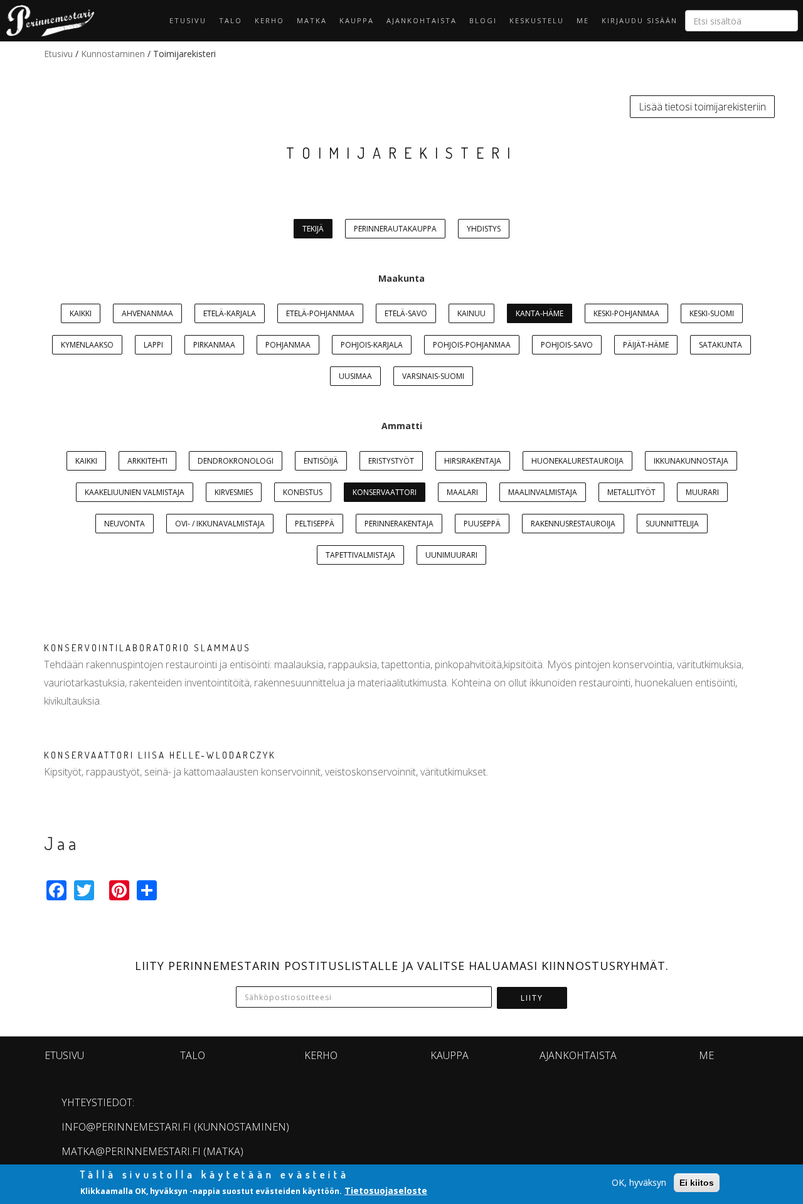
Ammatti (401, 426)
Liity (532, 998)
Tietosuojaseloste (385, 1190)
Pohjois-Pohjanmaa (472, 344)
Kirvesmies (234, 492)
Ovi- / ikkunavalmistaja (220, 523)
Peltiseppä (314, 523)
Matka (312, 20)
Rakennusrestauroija (573, 523)
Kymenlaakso (87, 344)
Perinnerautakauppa (395, 228)
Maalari (462, 492)
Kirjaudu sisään (640, 20)
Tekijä (313, 228)
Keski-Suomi (711, 313)
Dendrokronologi (236, 460)
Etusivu (187, 20)
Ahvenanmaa (147, 313)
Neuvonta (124, 523)
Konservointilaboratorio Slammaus (147, 648)
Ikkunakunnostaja (691, 460)
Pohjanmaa (288, 344)
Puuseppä (482, 523)
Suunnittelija (672, 523)
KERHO (269, 20)
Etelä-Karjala (229, 313)
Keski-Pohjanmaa (626, 313)
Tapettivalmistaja (360, 555)
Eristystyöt (391, 460)
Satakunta (720, 344)
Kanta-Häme (539, 313)
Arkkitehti (147, 460)
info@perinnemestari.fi (126, 1127)
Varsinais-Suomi (433, 376)
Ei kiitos (696, 1183)
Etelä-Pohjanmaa (320, 313)
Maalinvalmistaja (542, 492)
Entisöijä (321, 460)
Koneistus (302, 492)
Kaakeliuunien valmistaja (134, 492)
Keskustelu (536, 20)
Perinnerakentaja (398, 523)
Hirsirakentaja (472, 460)
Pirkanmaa (214, 344)
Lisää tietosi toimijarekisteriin (702, 107)
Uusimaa (355, 376)
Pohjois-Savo (567, 344)
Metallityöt (631, 492)
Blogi (483, 20)
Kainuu (471, 313)
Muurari (702, 492)
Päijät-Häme (646, 344)
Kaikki (81, 313)
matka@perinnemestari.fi (131, 1151)
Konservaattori (385, 492)
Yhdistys (484, 228)
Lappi (153, 344)
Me (583, 20)
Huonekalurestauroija (577, 460)
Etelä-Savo (406, 313)
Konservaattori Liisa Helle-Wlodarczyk (160, 755)
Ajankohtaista (421, 20)
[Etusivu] (47, 20)
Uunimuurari (451, 555)
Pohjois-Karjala (372, 344)
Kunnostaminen (113, 54)
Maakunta (401, 278)
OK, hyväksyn (639, 1182)
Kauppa (356, 20)
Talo (230, 20)
